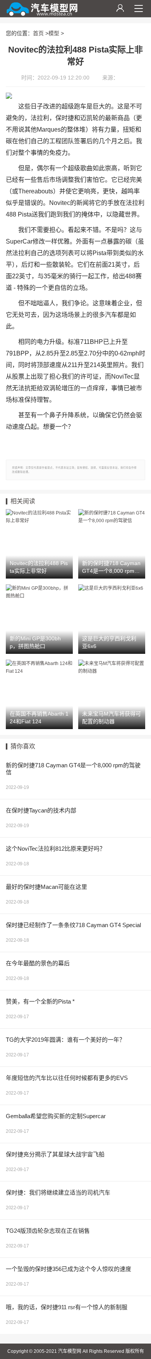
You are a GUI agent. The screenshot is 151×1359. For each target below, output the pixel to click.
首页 (38, 33)
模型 (53, 33)
